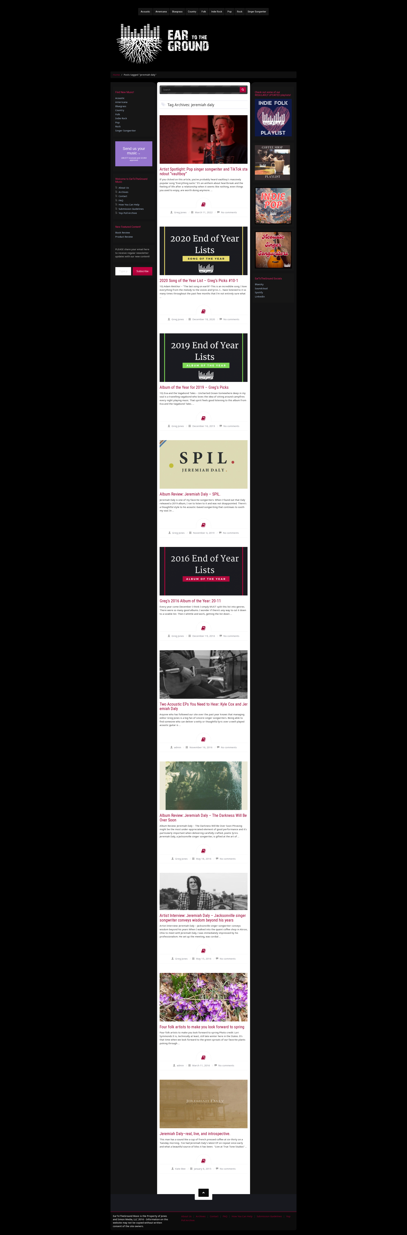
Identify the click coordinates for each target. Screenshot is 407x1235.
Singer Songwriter (257, 11)
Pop (230, 11)
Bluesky (259, 284)
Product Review (124, 236)
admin (177, 747)
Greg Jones (180, 212)
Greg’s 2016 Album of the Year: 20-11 (190, 600)
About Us (124, 187)
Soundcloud (261, 288)
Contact (123, 196)
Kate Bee (180, 1168)
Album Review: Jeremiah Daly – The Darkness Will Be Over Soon (203, 817)
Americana (161, 11)
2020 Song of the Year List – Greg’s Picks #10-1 (199, 280)
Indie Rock (216, 11)
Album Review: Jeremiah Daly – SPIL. (190, 494)
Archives (123, 192)
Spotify (259, 292)
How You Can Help (129, 204)
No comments (229, 212)
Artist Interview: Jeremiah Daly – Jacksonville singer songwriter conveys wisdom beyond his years (203, 917)
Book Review (122, 232)
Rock (239, 11)
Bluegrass (177, 11)
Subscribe (142, 271)
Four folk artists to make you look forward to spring (202, 1026)
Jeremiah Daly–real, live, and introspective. (195, 1133)
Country (192, 11)
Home (116, 74)
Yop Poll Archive (128, 213)
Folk (204, 11)
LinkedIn (260, 296)
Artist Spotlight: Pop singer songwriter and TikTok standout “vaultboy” (204, 171)
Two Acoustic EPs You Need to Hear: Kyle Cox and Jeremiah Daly (204, 706)
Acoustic (145, 11)
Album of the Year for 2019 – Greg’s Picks (194, 387)
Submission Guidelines (131, 208)
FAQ (121, 200)
